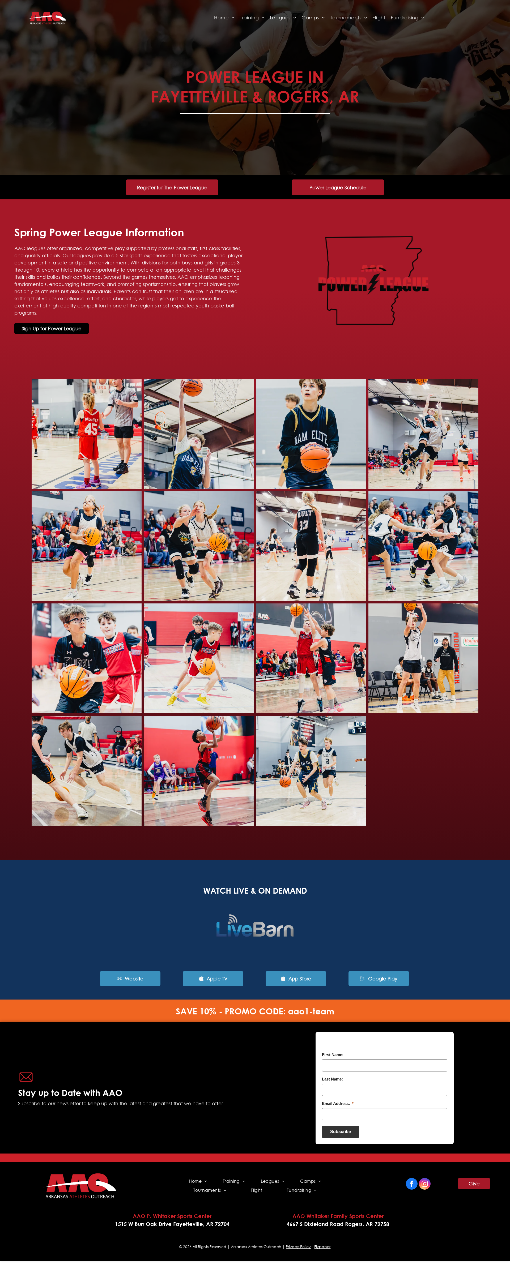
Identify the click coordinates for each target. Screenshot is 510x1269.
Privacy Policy (298, 1246)
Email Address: (338, 1103)
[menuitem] (224, 17)
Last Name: (332, 1079)
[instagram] (425, 1184)
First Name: (332, 1054)
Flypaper (322, 1246)
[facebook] (412, 1184)
